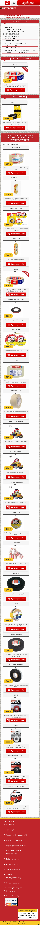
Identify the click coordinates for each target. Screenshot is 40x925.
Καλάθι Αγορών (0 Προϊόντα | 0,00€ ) (28, 3)
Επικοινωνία (10, 891)
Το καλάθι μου (11, 854)
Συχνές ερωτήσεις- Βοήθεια (15, 845)
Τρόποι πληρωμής (12, 859)
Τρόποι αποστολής (12, 864)
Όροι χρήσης (10, 830)
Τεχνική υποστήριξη (13, 878)
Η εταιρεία (9, 824)
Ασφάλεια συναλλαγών (14, 840)
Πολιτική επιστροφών (13, 869)
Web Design (9, 924)
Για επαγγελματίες (12, 883)
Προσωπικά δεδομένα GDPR (16, 835)
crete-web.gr (35, 924)
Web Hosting (22, 924)
